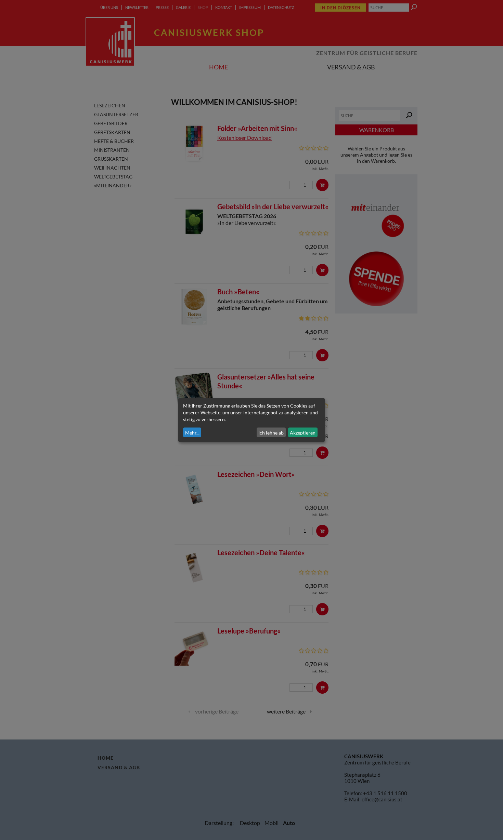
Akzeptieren (302, 432)
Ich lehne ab (271, 432)
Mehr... (192, 432)
